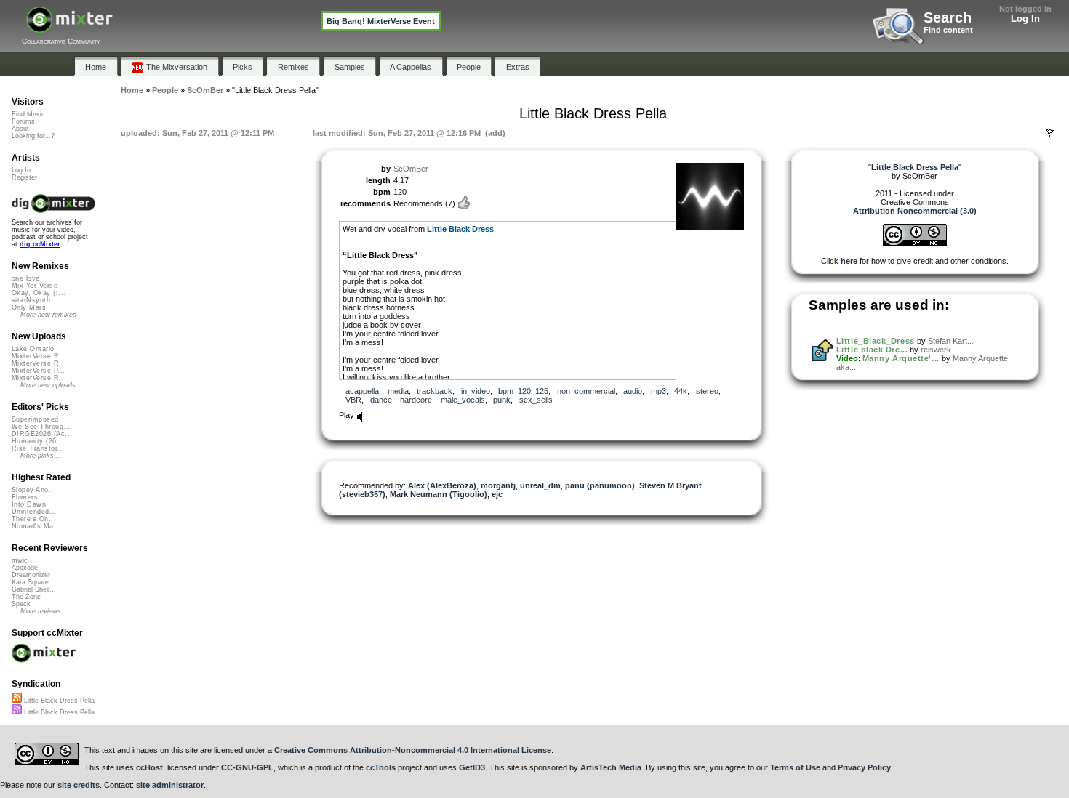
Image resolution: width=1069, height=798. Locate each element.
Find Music (28, 114)
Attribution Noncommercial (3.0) (915, 210)
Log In (1025, 18)
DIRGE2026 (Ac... (42, 434)
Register (24, 177)
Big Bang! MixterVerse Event (381, 21)
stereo (707, 391)
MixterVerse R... (39, 356)
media (398, 391)
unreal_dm (540, 485)
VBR (353, 399)
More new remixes (48, 314)
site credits (78, 785)
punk (502, 399)
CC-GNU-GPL (247, 767)
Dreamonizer (31, 575)
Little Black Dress (460, 229)
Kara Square (30, 582)
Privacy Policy (864, 767)
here (849, 261)
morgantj (498, 485)
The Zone (26, 596)
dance (381, 399)
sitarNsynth (31, 300)
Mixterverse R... (39, 363)
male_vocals (463, 399)
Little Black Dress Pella (58, 700)
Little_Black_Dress (875, 340)
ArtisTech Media (610, 767)
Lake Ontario (33, 348)
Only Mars (29, 307)
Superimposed (35, 419)
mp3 (658, 391)
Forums (23, 121)
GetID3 (472, 767)
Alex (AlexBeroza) (442, 485)
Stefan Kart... (951, 340)
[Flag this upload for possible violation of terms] (1050, 133)
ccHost (149, 767)
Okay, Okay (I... (38, 293)
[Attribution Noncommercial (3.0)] (915, 243)
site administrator (170, 785)
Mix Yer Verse (34, 285)
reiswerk (936, 349)
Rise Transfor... (38, 448)
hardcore (416, 399)
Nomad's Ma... (36, 526)
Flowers (25, 497)
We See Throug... (41, 426)
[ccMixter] (69, 27)
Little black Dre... (872, 349)
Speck (21, 604)
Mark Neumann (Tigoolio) (438, 494)
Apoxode (25, 567)
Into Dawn (29, 504)
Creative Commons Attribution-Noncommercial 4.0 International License (412, 750)
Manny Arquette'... (901, 358)
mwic (20, 560)
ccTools (381, 767)
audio (632, 391)
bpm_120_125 (523, 391)
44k (680, 391)
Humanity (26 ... (39, 441)
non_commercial (586, 391)
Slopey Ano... (34, 489)
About (20, 128)
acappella (362, 391)
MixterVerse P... (38, 370)
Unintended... (34, 511)
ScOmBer (410, 168)
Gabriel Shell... (34, 589)
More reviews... (44, 611)
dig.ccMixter (40, 244)
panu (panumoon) (600, 485)
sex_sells (536, 399)
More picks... (40, 455)
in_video (475, 391)
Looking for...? (33, 136)
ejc (497, 494)
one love (26, 278)
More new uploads (48, 385)
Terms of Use (795, 767)
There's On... (34, 519)
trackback (434, 391)
